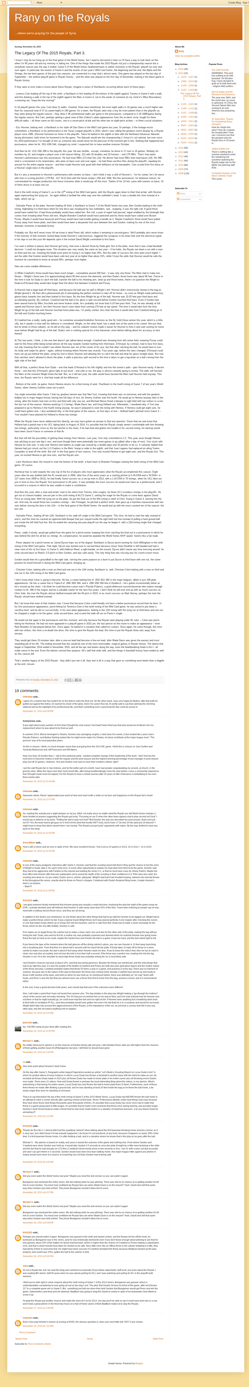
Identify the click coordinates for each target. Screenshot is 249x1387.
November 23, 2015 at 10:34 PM (39, 851)
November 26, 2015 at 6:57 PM (38, 1192)
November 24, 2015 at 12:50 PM (39, 1031)
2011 (181, 160)
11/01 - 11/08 (187, 112)
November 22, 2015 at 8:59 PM (38, 711)
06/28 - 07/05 (187, 134)
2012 (181, 156)
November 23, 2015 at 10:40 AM (39, 781)
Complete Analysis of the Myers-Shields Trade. (224, 174)
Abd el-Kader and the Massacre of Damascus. (223, 93)
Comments (184, 199)
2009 (181, 169)
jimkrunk (27, 1022)
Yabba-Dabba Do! (220, 149)
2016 (181, 69)
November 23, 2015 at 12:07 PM (39, 799)
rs (24, 1062)
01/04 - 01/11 (187, 142)
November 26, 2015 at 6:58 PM (38, 1222)
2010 (181, 165)
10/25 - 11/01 (187, 117)
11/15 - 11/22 (187, 104)
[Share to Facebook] (76, 680)
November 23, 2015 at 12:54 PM (39, 833)
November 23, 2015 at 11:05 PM (39, 890)
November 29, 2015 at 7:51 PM (38, 1326)
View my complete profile (187, 56)
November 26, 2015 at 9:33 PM (38, 1256)
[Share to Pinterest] (80, 680)
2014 (181, 148)
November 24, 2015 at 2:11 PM (38, 1116)
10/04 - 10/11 (187, 121)
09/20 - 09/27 (187, 130)
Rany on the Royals (62, 17)
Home (90, 1339)
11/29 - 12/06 (187, 85)
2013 (181, 152)
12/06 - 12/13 (187, 81)
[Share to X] (73, 680)
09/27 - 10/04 (187, 125)
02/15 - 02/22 (187, 138)
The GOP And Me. (220, 70)
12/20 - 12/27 (187, 77)
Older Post (158, 1339)
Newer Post (21, 1339)
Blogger (139, 1363)
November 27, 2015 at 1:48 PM (38, 1308)
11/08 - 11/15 (187, 108)
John (25, 1266)
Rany (181, 51)
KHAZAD (27, 900)
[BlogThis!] (69, 680)
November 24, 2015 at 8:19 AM (38, 1013)
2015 (181, 73)
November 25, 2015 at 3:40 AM (38, 1162)
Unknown (27, 697)
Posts (182, 193)
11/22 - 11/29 (187, 90)
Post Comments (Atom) (39, 1344)
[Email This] (66, 680)
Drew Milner (29, 842)
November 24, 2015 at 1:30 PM (38, 1052)
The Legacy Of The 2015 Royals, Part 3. (190, 96)
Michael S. (28, 1041)
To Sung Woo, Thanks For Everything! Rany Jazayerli (222, 122)
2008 (181, 173)
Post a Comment (27, 1332)
